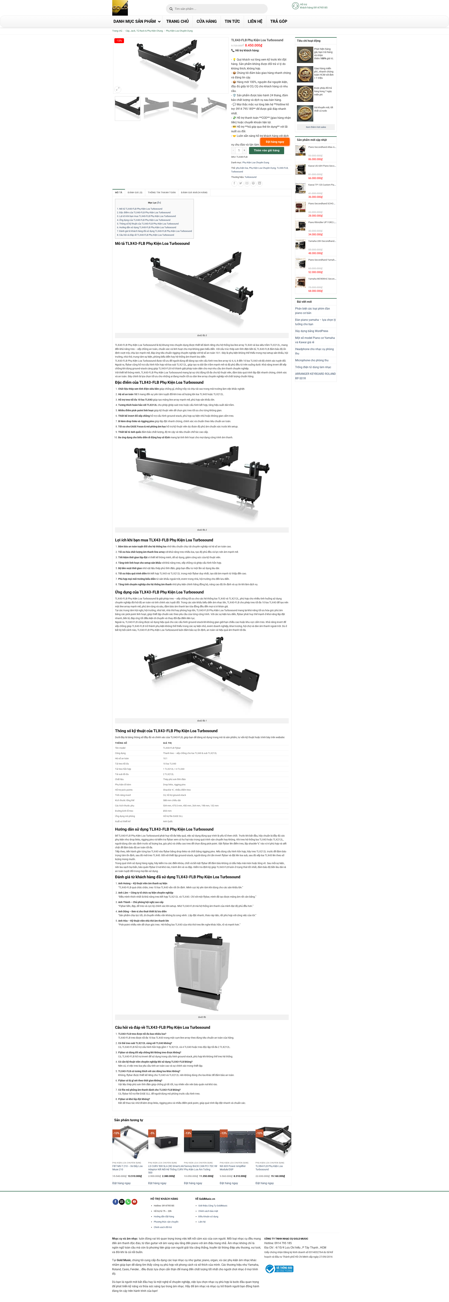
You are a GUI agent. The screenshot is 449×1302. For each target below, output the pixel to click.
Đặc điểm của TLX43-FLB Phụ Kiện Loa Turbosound (143, 212)
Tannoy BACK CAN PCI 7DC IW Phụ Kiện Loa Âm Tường (200, 1168)
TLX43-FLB (282, 168)
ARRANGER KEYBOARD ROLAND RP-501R (315, 376)
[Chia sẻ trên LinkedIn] (260, 184)
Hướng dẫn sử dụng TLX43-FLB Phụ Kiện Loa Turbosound (146, 227)
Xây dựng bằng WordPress (311, 331)
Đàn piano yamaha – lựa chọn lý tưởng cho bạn (315, 322)
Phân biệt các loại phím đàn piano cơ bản (312, 311)
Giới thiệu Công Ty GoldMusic (212, 1205)
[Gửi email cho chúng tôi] (122, 1202)
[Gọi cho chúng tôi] (128, 1202)
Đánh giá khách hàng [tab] (194, 192)
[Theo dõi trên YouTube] (134, 1202)
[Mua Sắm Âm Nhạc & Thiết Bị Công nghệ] (127, 8)
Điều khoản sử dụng (208, 1216)
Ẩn (159, 203)
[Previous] (114, 1154)
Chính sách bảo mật (208, 1211)
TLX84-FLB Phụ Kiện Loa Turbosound (269, 1168)
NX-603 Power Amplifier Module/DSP (233, 1168)
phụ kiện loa (242, 168)
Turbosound (237, 171)
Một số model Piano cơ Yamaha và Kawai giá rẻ (315, 340)
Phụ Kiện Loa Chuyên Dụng (179, 30)
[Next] (289, 1154)
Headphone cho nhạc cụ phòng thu (314, 351)
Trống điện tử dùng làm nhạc (313, 367)
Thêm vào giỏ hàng (266, 150)
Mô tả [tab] (118, 192)
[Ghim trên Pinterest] (253, 184)
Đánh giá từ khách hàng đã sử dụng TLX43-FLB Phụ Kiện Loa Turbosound (154, 231)
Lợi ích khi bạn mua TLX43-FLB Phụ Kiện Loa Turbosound (146, 216)
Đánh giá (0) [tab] (135, 192)
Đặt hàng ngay (121, 1183)
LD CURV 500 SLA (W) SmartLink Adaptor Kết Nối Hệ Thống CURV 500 (166, 1169)
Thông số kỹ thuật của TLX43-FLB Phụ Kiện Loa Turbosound (148, 223)
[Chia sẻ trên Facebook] (234, 184)
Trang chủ (117, 30)
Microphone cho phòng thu (312, 360)
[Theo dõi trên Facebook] (115, 1202)
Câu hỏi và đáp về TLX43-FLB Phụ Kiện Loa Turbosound (145, 235)
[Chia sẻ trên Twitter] (241, 184)
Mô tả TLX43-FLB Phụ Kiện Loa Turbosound (139, 208)
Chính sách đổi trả (163, 1227)
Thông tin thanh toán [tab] (162, 192)
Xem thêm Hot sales (316, 127)
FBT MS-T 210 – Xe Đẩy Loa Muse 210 (127, 1168)
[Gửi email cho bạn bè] (247, 184)
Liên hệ (202, 1221)
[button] (117, 89)
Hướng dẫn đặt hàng (164, 1216)
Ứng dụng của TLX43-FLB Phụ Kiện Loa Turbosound (143, 220)
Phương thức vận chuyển (166, 1221)
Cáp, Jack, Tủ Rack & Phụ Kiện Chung (144, 30)
